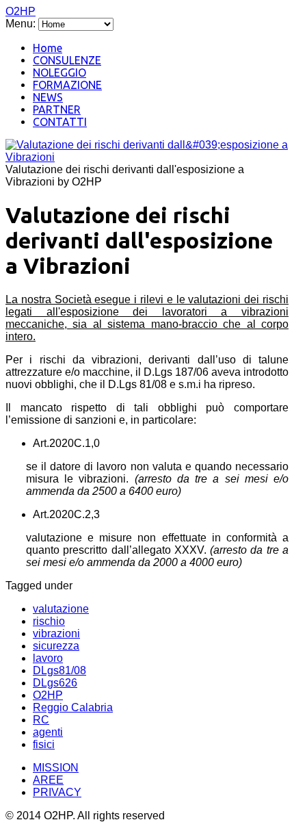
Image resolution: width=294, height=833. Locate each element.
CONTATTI (60, 122)
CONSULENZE (67, 60)
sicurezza (56, 646)
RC (41, 720)
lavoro (48, 658)
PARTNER (57, 109)
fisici (44, 744)
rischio (49, 621)
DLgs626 (55, 683)
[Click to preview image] (147, 157)
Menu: (21, 23)
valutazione (61, 609)
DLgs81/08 (59, 670)
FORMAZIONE (67, 85)
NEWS (48, 97)
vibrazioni (56, 633)
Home (47, 48)
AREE (48, 780)
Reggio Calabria (73, 707)
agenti (48, 732)
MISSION (56, 767)
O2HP (20, 11)
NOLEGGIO (59, 72)
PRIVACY (57, 792)
